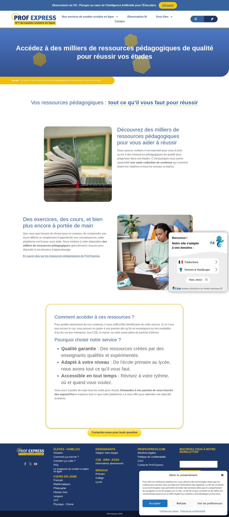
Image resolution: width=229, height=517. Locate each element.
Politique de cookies (169, 511)
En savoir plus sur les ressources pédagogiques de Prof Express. (61, 256)
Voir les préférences (209, 503)
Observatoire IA (137, 16)
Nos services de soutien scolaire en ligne (88, 16)
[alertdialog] (114, 5)
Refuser (181, 503)
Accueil (15, 80)
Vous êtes (162, 16)
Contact (120, 21)
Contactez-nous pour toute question (115, 432)
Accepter (155, 503)
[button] (222, 475)
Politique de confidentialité (192, 511)
